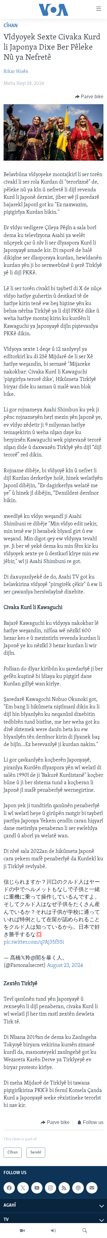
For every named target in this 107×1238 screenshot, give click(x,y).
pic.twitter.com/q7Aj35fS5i (34, 942)
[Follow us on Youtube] (37, 1188)
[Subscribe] (91, 1188)
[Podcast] (78, 1188)
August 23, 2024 (65, 965)
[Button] (89, 97)
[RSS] (64, 1188)
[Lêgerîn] (85, 1230)
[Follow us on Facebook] (9, 1188)
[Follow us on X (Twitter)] (23, 1188)
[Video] (22, 1230)
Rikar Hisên (16, 71)
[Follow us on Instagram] (50, 1188)
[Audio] (53, 1230)
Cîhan (11, 26)
